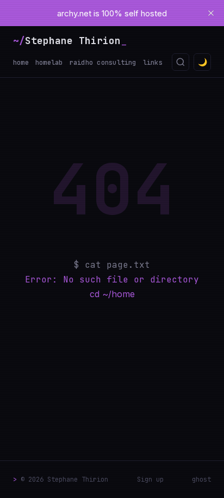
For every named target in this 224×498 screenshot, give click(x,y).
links (153, 62)
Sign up (150, 479)
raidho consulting (103, 62)
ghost (201, 479)
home (21, 62)
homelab (49, 62)
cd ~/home (112, 293)
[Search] (180, 62)
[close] (211, 13)
